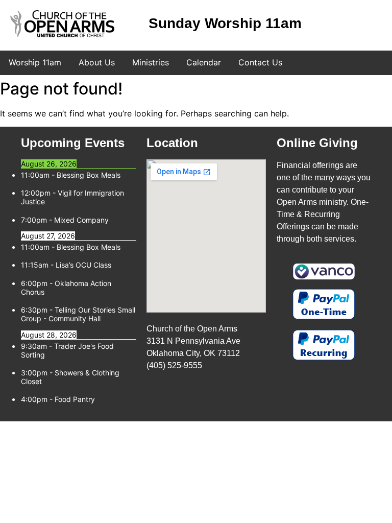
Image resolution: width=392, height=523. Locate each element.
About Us (97, 62)
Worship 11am (35, 62)
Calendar (203, 62)
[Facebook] (323, 24)
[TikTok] (371, 24)
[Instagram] (347, 24)
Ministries (150, 62)
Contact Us (260, 62)
